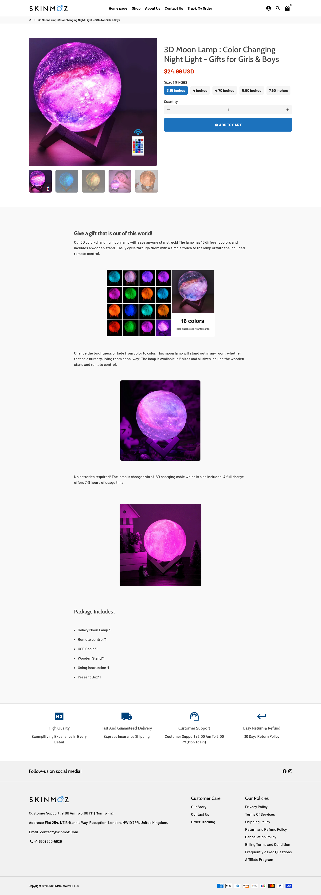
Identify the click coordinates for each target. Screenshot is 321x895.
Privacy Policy (256, 806)
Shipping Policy (257, 821)
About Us (152, 8)
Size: (175, 82)
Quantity (171, 101)
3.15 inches (176, 90)
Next (150, 101)
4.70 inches (224, 90)
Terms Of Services (260, 814)
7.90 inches (278, 90)
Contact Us (174, 8)
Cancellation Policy (260, 837)
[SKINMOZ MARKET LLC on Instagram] (290, 771)
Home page (118, 8)
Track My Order (200, 8)
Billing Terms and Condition (267, 844)
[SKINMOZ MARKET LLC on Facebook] (284, 771)
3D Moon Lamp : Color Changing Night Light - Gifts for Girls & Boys (79, 20)
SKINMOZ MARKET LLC (65, 885)
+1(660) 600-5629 (45, 841)
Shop (136, 8)
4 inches (200, 90)
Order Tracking (203, 821)
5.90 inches (251, 90)
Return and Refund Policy (266, 829)
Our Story (199, 806)
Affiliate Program (259, 859)
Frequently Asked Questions (268, 852)
